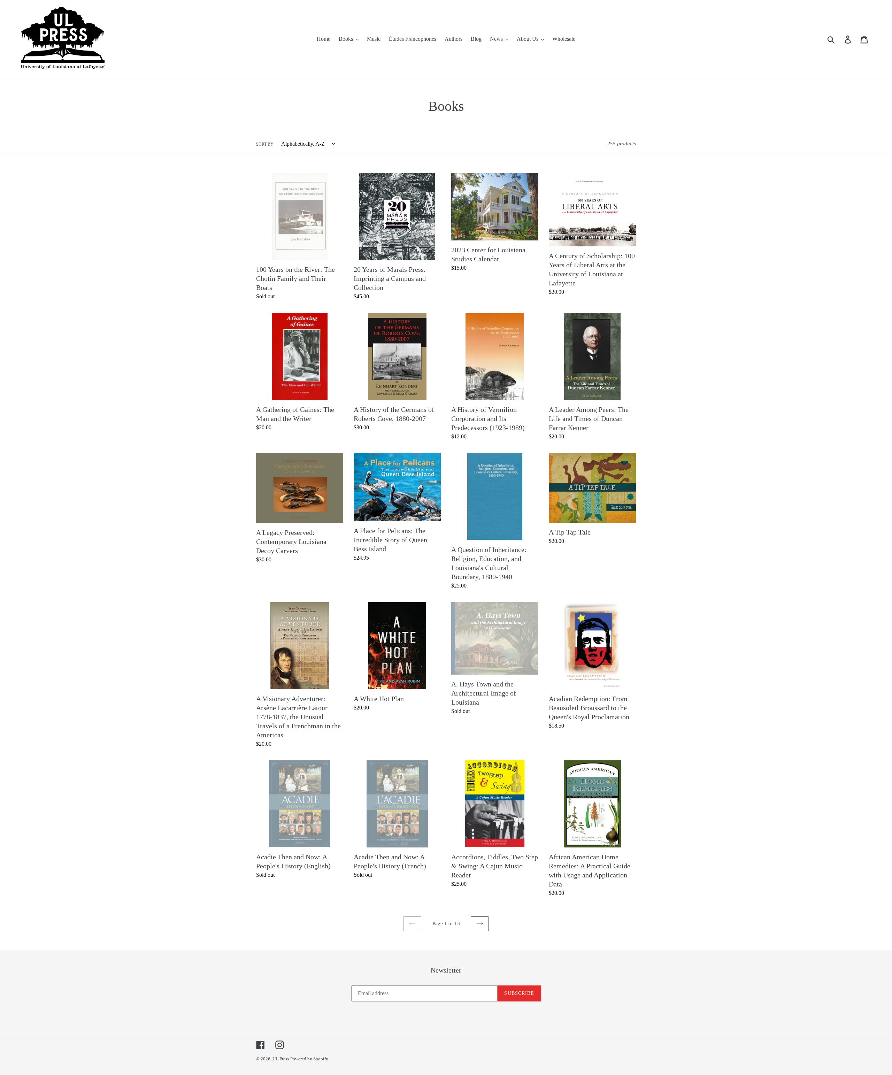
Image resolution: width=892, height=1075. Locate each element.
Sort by (265, 144)
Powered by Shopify (309, 1058)
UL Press (280, 1058)
